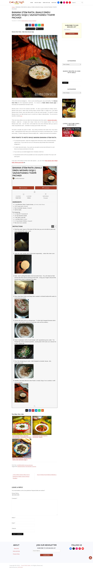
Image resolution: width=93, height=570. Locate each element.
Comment (14, 498)
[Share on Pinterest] (33, 25)
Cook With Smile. (26, 565)
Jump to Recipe (31, 28)
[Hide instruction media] (55, 226)
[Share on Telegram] (36, 25)
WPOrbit (20, 567)
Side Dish (34, 466)
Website (14, 528)
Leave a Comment (32, 20)
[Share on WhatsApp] (39, 25)
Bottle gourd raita (19, 162)
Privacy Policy (16, 553)
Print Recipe (40, 28)
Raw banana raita (49, 160)
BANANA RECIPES (21, 466)
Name (13, 517)
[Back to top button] (90, 558)
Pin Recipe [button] (46, 187)
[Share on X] (26, 25)
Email (13, 523)
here (21, 116)
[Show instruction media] (52, 226)
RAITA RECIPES (28, 466)
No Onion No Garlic (29, 465)
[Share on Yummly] (42, 25)
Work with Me (16, 551)
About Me (16, 548)
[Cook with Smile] (17, 4)
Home (13, 7)
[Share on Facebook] (30, 25)
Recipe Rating (15, 493)
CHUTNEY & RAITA (20, 465)
